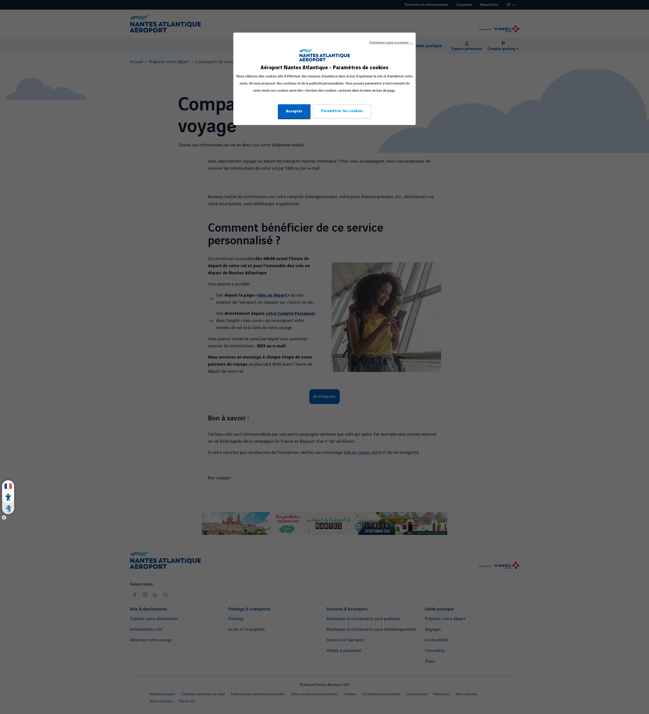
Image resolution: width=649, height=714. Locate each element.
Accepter (294, 111)
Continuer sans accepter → (391, 42)
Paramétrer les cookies (342, 111)
